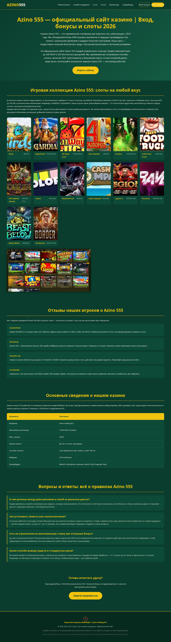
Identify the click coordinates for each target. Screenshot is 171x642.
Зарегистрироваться (85, 595)
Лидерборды (127, 5)
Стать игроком (158, 5)
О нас (95, 5)
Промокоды (114, 5)
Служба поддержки (81, 5)
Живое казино (64, 5)
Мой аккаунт (144, 5)
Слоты (103, 5)
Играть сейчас (85, 70)
